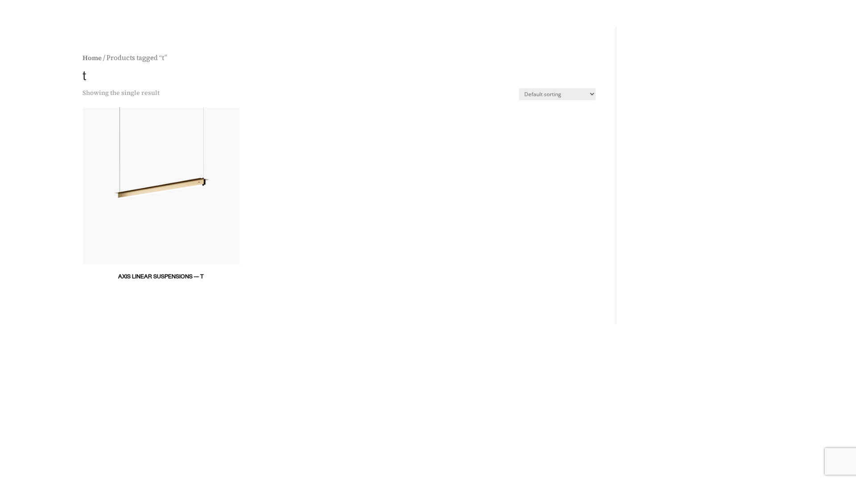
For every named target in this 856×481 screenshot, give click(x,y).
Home (92, 57)
